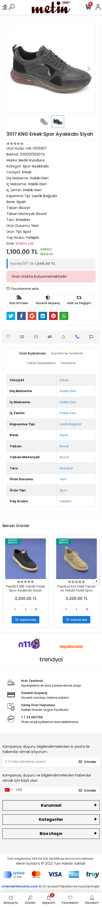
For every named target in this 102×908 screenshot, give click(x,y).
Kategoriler (51, 819)
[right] (96, 581)
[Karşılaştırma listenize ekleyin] (51, 337)
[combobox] (8, 790)
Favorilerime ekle (24, 288)
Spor (63, 490)
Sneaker (66, 468)
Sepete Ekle (28, 620)
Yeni (63, 479)
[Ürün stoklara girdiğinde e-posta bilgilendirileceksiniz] (65, 337)
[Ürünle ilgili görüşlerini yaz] (37, 337)
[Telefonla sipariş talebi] (78, 337)
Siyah (64, 435)
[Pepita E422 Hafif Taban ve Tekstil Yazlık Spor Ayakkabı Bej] (76, 558)
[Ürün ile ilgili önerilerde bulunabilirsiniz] (92, 337)
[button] (13, 68)
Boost (64, 446)
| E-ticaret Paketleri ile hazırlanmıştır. (51, 886)
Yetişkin (66, 501)
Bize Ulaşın (51, 833)
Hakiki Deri (68, 391)
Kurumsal (51, 805)
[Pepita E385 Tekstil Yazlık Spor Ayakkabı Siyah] (25, 558)
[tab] (32, 353)
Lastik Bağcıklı (70, 424)
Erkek (64, 380)
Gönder (90, 761)
